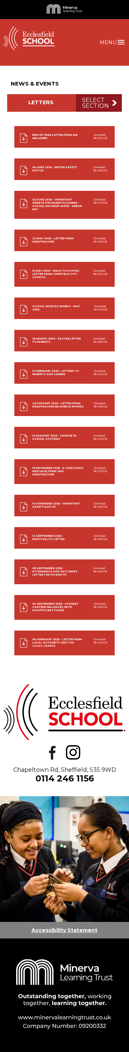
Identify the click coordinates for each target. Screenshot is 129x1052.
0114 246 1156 (64, 778)
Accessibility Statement (64, 930)
